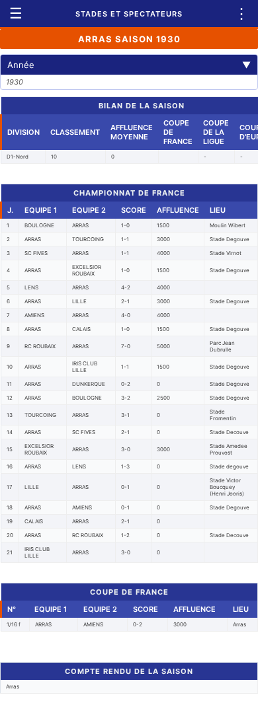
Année (129, 64)
